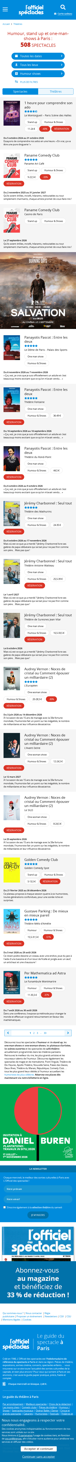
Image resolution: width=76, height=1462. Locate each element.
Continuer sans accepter (38, 1457)
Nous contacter (34, 1313)
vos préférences (13, 1438)
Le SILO (28, 810)
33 (45, 1033)
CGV (61, 1316)
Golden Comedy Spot (36, 868)
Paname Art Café (34, 163)
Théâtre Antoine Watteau (39, 565)
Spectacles (20, 91)
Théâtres (56, 91)
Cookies (27, 1319)
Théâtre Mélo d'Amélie (37, 923)
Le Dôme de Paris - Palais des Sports (45, 349)
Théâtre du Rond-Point (37, 457)
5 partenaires (26, 1435)
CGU (68, 1316)
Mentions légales (11, 1319)
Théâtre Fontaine (34, 402)
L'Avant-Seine (32, 748)
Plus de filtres (29, 82)
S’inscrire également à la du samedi (34, 1207)
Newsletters (51, 1316)
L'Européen (31, 685)
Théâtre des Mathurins (38, 511)
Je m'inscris (38, 1215)
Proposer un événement (29, 1316)
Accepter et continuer (38, 1449)
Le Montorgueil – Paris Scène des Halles (47, 115)
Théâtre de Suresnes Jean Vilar (42, 619)
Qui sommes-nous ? (13, 1313)
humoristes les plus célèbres (19, 1074)
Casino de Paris (33, 214)
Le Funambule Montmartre (40, 981)
